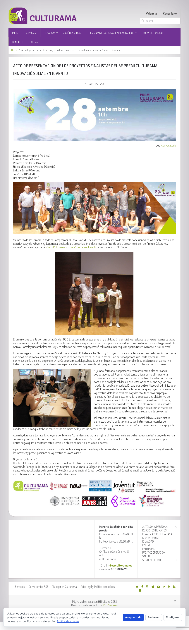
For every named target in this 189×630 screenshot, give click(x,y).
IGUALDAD (148, 541)
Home (14, 49)
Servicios (20, 586)
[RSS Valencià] (169, 586)
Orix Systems (110, 605)
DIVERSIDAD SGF (151, 538)
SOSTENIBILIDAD (151, 560)
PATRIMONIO (149, 549)
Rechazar (154, 617)
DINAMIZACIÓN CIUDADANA (157, 534)
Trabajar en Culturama (64, 586)
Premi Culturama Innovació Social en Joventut (71, 247)
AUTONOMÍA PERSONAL (155, 527)
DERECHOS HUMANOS (154, 530)
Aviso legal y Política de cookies (98, 586)
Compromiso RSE (38, 586)
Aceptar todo (133, 617)
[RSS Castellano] (174, 586)
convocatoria (168, 145)
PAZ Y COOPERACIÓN (153, 552)
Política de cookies (68, 621)
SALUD (146, 556)
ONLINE (146, 545)
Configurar (173, 617)
